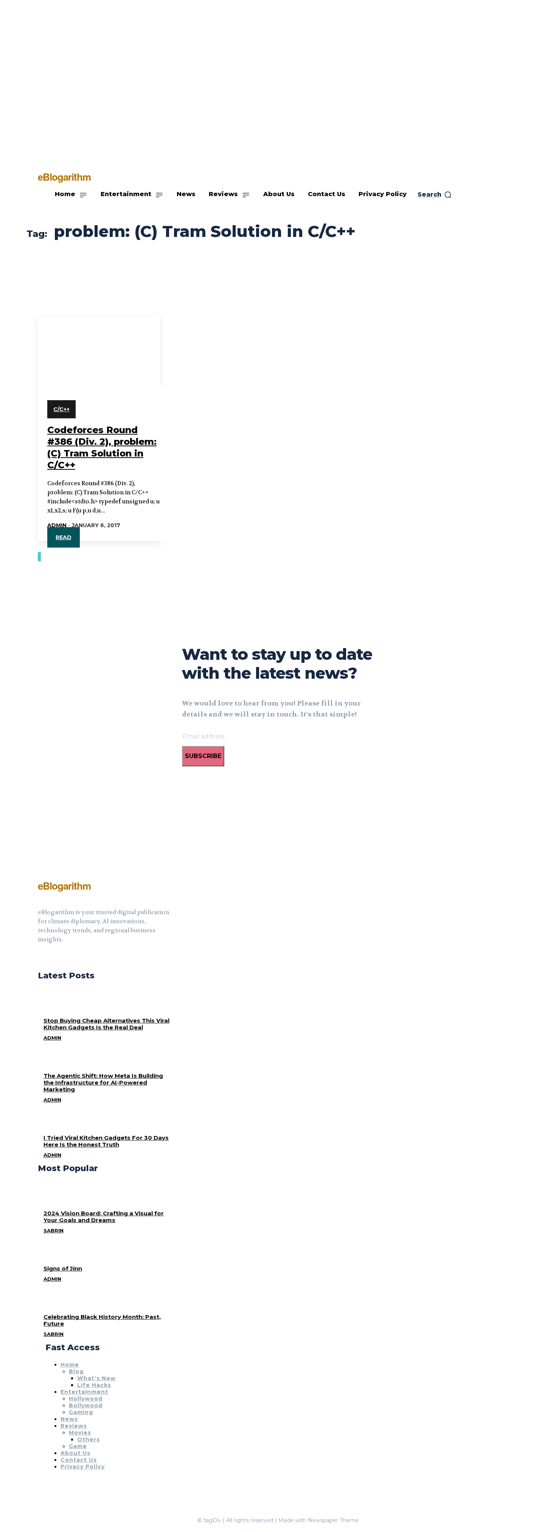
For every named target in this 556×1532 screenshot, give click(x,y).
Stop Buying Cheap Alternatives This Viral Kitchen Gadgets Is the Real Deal (106, 1024)
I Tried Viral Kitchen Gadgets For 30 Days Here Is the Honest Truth (106, 1141)
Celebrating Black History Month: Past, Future (102, 1320)
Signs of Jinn (62, 1268)
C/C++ (61, 409)
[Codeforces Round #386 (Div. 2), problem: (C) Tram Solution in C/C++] (99, 346)
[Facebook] (41, 958)
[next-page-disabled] (40, 556)
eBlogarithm (64, 886)
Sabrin (53, 1230)
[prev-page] (38, 556)
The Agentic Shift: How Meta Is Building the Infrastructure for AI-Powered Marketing (103, 1082)
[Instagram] (54, 958)
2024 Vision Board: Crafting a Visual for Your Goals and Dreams (103, 1217)
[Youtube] (68, 958)
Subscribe (203, 756)
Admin (57, 525)
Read (63, 537)
